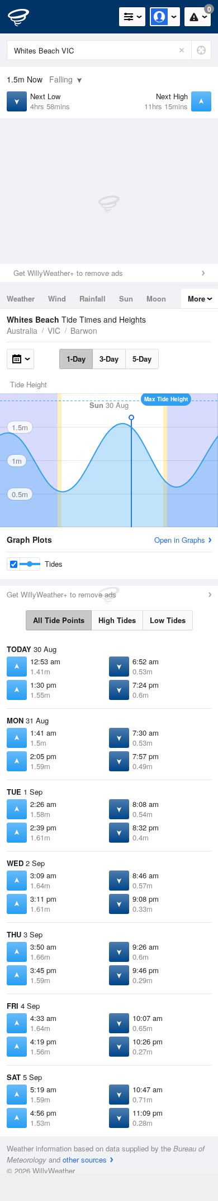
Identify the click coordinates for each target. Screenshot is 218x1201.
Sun (126, 298)
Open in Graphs (179, 539)
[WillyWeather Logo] (25, 16)
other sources (85, 1159)
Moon (156, 298)
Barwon (83, 330)
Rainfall (92, 298)
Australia (22, 330)
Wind (57, 298)
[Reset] (181, 50)
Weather (21, 298)
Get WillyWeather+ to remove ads (68, 273)
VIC (54, 330)
